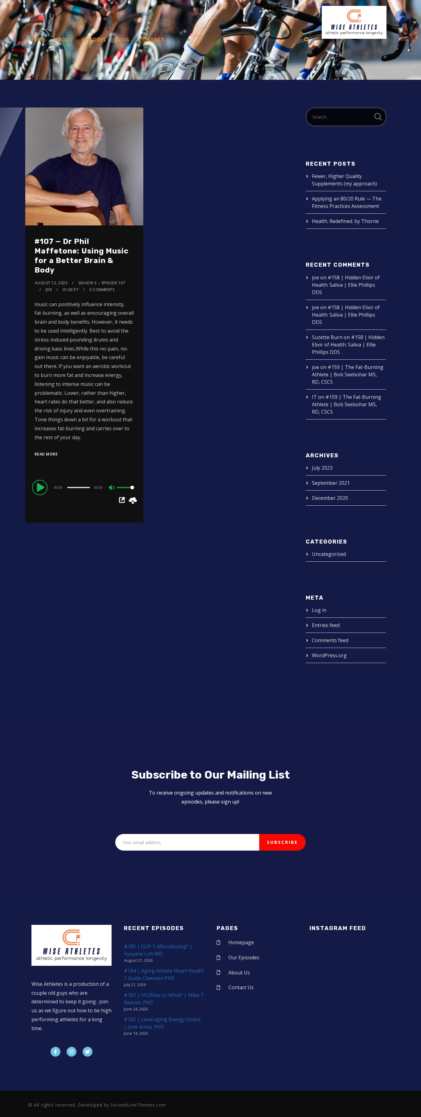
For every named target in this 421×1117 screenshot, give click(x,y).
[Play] (41, 487)
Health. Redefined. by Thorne (345, 221)
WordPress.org (329, 655)
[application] (84, 487)
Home (37, 39)
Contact (151, 39)
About (64, 39)
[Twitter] (87, 1052)
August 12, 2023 (51, 282)
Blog (122, 39)
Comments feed (330, 640)
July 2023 (322, 467)
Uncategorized (329, 554)
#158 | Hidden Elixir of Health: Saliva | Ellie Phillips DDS (346, 285)
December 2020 (330, 498)
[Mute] (112, 488)
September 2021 (331, 483)
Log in (319, 610)
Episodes (94, 39)
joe (49, 289)
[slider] (125, 492)
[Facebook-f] (55, 1052)
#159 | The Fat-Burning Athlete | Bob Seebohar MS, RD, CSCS (347, 374)
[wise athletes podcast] (354, 24)
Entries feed (326, 625)
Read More (46, 454)
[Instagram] (71, 1052)
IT (314, 397)
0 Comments (101, 289)
